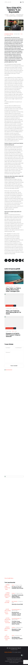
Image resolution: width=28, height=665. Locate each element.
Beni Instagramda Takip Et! (15, 648)
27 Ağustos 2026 (18, 585)
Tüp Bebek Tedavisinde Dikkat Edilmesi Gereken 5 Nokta (17, 596)
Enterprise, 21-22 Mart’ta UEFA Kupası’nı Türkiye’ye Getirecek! (13, 335)
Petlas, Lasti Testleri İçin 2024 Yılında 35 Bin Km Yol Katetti (13, 312)
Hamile (13, 593)
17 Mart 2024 (8, 331)
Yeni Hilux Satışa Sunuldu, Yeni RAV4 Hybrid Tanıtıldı (16, 623)
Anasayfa (6, 14)
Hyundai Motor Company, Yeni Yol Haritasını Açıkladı (16, 614)
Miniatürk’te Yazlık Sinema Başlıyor (16, 630)
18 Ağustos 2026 (19, 627)
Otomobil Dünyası (19, 14)
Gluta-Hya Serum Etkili (17, 604)
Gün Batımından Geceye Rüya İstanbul (17, 638)
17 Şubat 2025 (9, 308)
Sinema (13, 627)
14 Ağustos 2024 (9, 286)
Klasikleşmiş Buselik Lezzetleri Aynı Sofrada (17, 587)
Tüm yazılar (12, 15)
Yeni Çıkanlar (14, 601)
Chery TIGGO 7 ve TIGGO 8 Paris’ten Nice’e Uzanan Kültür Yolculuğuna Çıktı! (13, 290)
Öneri (13, 585)
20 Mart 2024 (17, 34)
